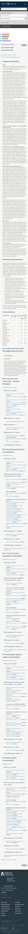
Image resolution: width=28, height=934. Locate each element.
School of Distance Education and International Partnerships (13, 247)
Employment (18, 908)
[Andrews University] (14, 4)
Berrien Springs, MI (8, 885)
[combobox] (14, 9)
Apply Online (18, 910)
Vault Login (17, 906)
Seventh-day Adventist (7, 920)
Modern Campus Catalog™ (12, 931)
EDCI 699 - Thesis (10, 441)
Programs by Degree (11, 54)
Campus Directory (5, 906)
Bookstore (3, 915)
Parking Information (5, 904)
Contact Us (3, 892)
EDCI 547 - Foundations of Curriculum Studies (16, 399)
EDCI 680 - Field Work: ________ (13, 725)
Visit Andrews (18, 913)
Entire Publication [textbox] (6, 15)
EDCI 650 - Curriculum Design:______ (14, 409)
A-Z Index (17, 902)
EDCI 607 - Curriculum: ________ (13, 623)
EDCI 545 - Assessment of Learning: (14, 396)
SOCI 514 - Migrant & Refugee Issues (14, 523)
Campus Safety (4, 910)
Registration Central (19, 904)
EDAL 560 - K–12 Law (11, 621)
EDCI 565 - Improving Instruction (13, 402)
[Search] (25, 18)
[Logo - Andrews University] (7, 874)
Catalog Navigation (6, 26)
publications (5, 930)
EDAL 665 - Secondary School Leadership (15, 592)
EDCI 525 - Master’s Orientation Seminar (15, 393)
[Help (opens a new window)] (26, 45)
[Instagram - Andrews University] (7, 928)
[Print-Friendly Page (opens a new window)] (24, 45)
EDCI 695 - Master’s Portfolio (12, 415)
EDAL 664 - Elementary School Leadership (15, 589)
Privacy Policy (21, 925)
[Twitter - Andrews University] (5, 928)
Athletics (3, 913)
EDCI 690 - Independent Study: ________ (15, 728)
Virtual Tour (5, 894)
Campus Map (4, 902)
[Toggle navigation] (25, 4)
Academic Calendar (5, 908)
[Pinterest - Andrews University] (13, 928)
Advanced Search (5, 22)
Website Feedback (7, 897)
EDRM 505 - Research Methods (13, 435)
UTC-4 (14, 888)
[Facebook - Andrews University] (2, 928)
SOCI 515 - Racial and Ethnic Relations (14, 526)
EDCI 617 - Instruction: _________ (14, 626)
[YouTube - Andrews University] (10, 928)
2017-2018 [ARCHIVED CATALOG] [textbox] (9, 9)
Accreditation (14, 925)
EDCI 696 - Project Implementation (14, 438)
